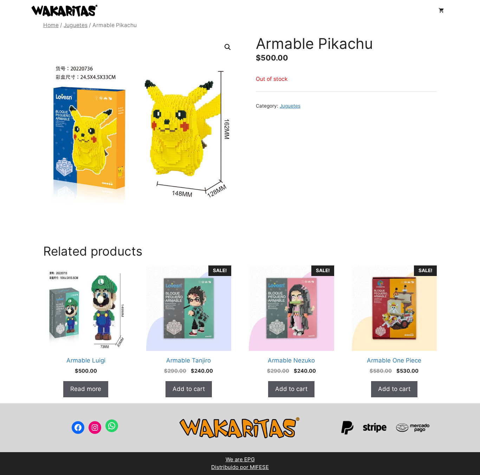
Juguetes (75, 25)
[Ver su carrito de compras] (441, 10)
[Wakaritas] (64, 10)
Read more (85, 388)
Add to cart (189, 388)
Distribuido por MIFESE (240, 467)
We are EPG (240, 459)
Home (51, 25)
